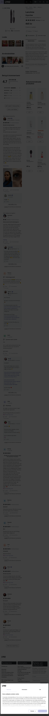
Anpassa (32, 711)
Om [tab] (40, 689)
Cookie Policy (5, 707)
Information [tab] (24, 689)
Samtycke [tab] (9, 689)
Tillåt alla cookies (42, 711)
